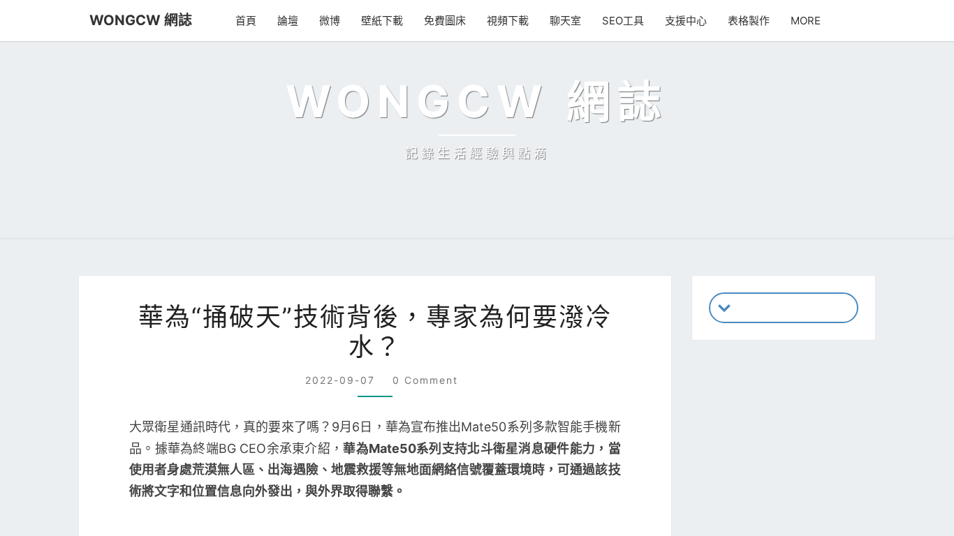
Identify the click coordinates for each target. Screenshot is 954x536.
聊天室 (571, 20)
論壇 (294, 20)
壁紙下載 (388, 20)
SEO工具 (627, 20)
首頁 (252, 20)
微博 (335, 20)
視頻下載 (514, 20)
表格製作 (752, 20)
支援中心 (689, 20)
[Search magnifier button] (843, 510)
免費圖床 (451, 20)
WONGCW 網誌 (134, 20)
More (807, 20)
